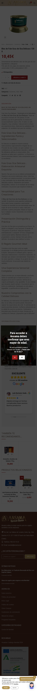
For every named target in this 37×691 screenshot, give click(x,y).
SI (15, 357)
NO (22, 357)
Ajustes (14, 687)
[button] (31, 686)
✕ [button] (34, 677)
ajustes (16, 684)
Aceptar (6, 687)
